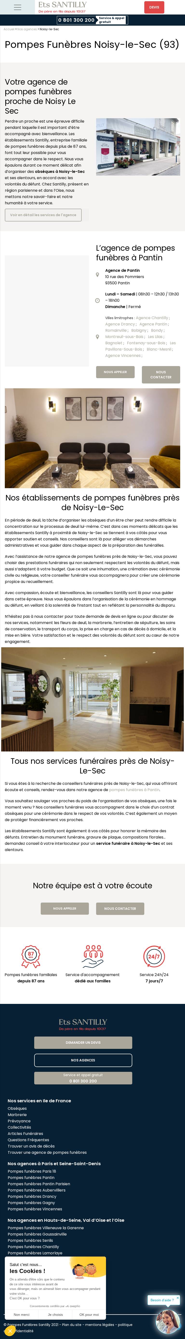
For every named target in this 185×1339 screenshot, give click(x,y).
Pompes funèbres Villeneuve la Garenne (46, 1228)
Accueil (9, 29)
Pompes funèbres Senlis (30, 1240)
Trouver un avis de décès (32, 1146)
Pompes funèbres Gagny (31, 1203)
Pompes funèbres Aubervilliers (37, 1190)
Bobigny (139, 330)
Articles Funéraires (25, 1133)
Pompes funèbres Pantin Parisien (39, 1184)
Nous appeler (115, 372)
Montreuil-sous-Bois (124, 336)
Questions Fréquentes (28, 1140)
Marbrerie (17, 1115)
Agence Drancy (120, 324)
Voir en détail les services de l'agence (43, 215)
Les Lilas (156, 336)
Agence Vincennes (123, 355)
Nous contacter (161, 375)
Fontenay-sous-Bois (146, 343)
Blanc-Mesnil (159, 349)
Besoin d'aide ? (162, 1300)
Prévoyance (19, 1121)
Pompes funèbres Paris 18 (32, 1171)
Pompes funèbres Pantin (31, 1177)
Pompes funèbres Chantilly (33, 1247)
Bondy (157, 330)
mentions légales (99, 1324)
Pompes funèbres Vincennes (35, 1209)
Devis (154, 7)
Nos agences (27, 29)
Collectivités (19, 1127)
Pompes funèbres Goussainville (37, 1234)
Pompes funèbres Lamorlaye (35, 1253)
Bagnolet (114, 343)
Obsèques (17, 1108)
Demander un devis (83, 1042)
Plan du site (71, 1324)
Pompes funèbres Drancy (32, 1196)
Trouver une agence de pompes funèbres (47, 1152)
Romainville (116, 330)
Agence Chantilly (152, 318)
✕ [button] (177, 1298)
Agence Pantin (153, 324)
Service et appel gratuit (83, 1078)
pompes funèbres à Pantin (134, 790)
